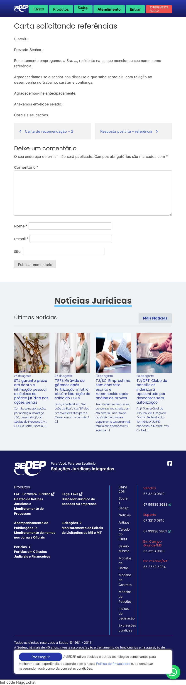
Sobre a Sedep (123, 503)
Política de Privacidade (113, 663)
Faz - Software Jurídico (32, 503)
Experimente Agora (159, 9)
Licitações (82, 527)
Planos (38, 9)
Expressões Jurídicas (124, 627)
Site (17, 251)
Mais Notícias (155, 318)
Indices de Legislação (124, 613)
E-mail (21, 238)
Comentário (26, 167)
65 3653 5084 (154, 567)
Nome (20, 226)
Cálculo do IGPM (124, 534)
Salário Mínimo (124, 548)
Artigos (124, 522)
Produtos (61, 9)
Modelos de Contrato (124, 580)
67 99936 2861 (155, 531)
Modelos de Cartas (124, 563)
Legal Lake (79, 499)
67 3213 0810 (153, 494)
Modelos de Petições (124, 596)
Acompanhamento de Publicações (34, 530)
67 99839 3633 (155, 504)
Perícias (32, 551)
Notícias (124, 515)
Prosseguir (41, 657)
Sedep (83, 8)
